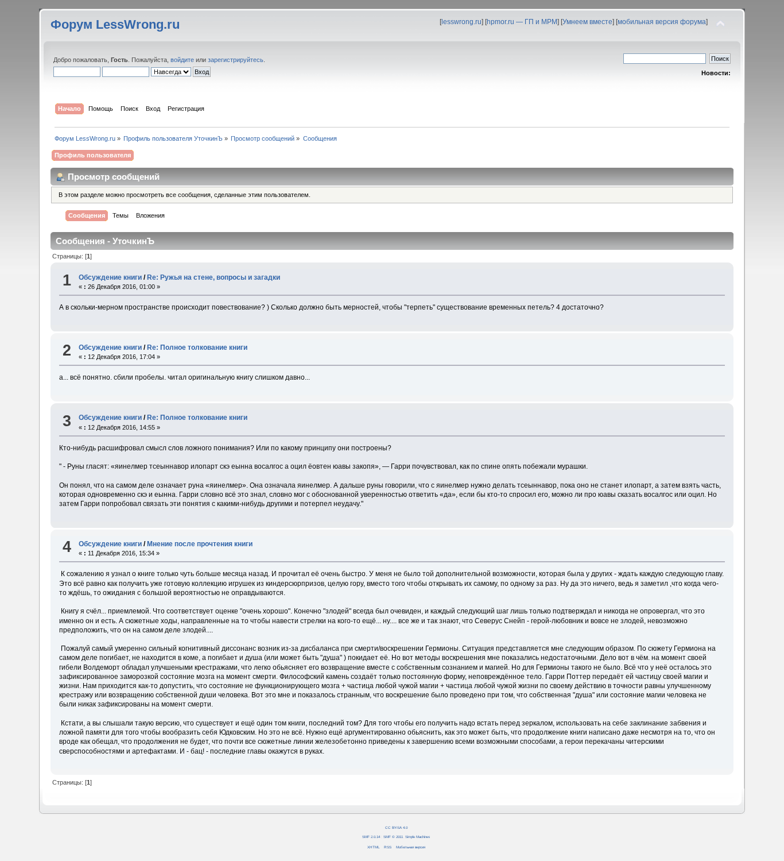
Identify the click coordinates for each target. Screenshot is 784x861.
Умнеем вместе (587, 22)
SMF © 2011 (393, 837)
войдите (182, 59)
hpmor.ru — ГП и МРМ (522, 22)
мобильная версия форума (662, 22)
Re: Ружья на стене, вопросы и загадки (213, 277)
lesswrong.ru (461, 22)
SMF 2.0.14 (371, 837)
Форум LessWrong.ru (115, 24)
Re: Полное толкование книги (197, 347)
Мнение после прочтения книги (200, 544)
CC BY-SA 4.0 (396, 827)
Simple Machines (417, 837)
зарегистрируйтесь (235, 59)
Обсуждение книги (110, 277)
